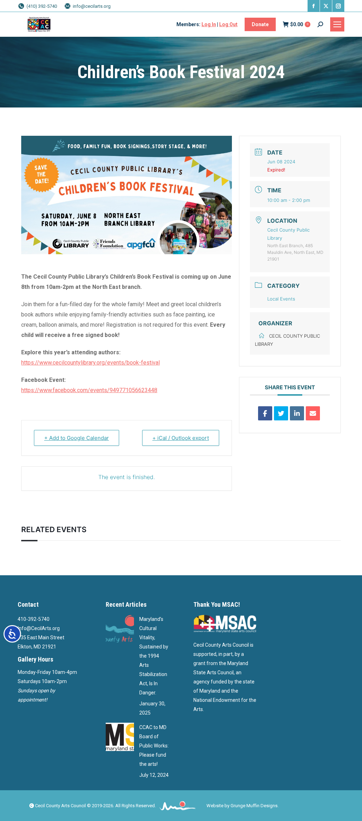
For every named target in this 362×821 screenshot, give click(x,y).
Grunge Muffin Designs (254, 805)
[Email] (313, 413)
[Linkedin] (297, 413)
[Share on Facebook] (265, 413)
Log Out (228, 24)
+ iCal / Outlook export (180, 438)
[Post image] (120, 629)
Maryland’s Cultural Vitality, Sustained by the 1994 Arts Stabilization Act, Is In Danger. (153, 655)
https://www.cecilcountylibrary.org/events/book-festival (90, 362)
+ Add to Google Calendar (76, 438)
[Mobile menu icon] (337, 24)
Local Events (281, 299)
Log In (209, 24)
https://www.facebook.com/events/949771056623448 (89, 390)
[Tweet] (281, 413)
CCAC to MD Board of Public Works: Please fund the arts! (154, 745)
